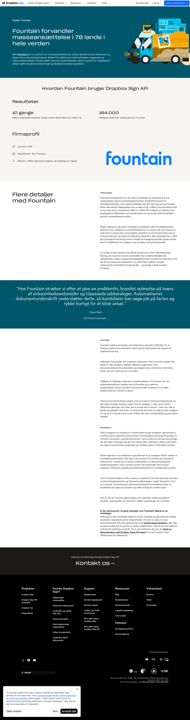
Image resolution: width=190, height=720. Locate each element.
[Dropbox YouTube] (34, 660)
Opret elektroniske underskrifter (61, 626)
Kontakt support (91, 605)
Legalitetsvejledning (124, 611)
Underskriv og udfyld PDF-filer (62, 612)
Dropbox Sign (28, 595)
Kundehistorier (121, 600)
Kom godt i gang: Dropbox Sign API (92, 628)
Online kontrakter (60, 619)
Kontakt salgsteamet (93, 600)
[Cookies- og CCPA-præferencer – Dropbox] (42, 701)
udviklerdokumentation (155, 523)
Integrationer (27, 613)
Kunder (16, 20)
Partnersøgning (122, 634)
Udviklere (91, 3)
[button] (39, 3)
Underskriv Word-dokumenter (61, 639)
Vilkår (149, 600)
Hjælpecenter (90, 595)
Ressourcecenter (122, 605)
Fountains (22, 55)
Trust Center (120, 616)
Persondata (151, 605)
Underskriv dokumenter (63, 606)
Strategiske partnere (124, 629)
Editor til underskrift (61, 632)
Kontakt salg (142, 3)
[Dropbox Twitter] (23, 660)
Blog (117, 595)
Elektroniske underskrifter (58, 599)
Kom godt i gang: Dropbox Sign (91, 620)
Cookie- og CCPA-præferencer (92, 612)
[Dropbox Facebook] (28, 660)
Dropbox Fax (27, 608)
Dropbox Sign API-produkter (30, 601)
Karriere (150, 595)
